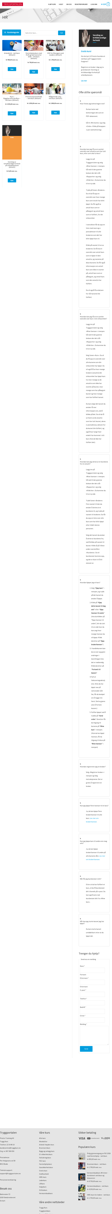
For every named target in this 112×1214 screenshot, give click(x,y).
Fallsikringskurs (45, 1158)
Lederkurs (42, 1180)
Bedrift (83, 1007)
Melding (83, 1024)
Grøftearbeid (44, 1174)
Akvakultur (43, 1141)
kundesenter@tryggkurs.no (10, 1148)
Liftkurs (42, 1184)
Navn (82, 966)
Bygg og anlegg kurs (46, 1151)
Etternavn (84, 978)
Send (86, 1049)
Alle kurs (42, 1138)
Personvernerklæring (8, 1180)
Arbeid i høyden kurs (46, 1145)
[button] (94, 102)
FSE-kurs (42, 1161)
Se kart (2, 1201)
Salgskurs (42, 1187)
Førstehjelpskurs (45, 1164)
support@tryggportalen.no (10, 1173)
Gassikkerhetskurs (46, 1167)
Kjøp (11, 69)
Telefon (83, 999)
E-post (83, 990)
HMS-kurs (42, 1177)
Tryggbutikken (44, 1211)
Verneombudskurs (46, 1193)
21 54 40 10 (11, 1145)
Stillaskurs (43, 1190)
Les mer (84, 81)
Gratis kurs (43, 1171)
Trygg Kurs (43, 1208)
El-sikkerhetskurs (45, 1154)
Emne (82, 1016)
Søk (61, 33)
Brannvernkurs (44, 1148)
